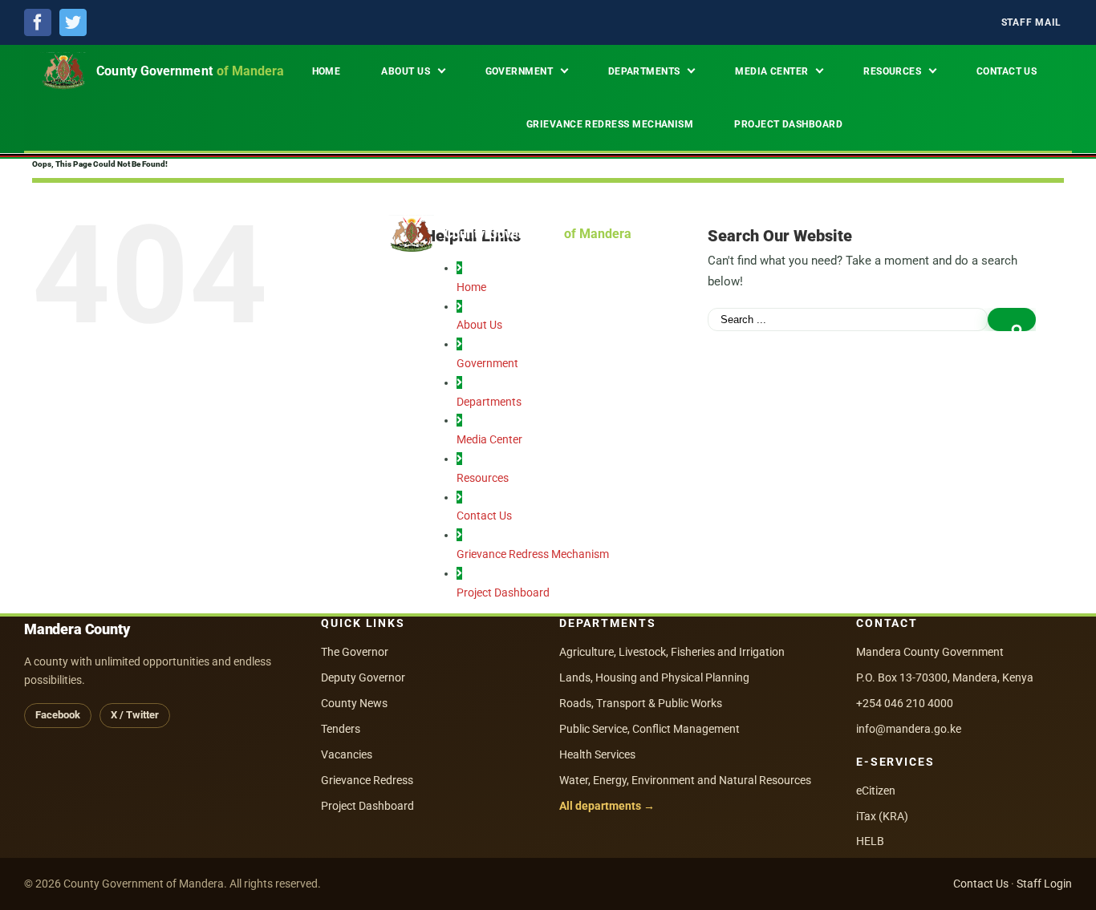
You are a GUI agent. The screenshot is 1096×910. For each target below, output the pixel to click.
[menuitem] (1031, 23)
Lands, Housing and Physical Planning (654, 677)
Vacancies (346, 754)
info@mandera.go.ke (908, 728)
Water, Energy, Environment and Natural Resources (685, 780)
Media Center (489, 439)
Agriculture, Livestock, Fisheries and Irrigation (672, 651)
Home (471, 287)
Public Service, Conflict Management (649, 728)
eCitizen (875, 790)
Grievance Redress (367, 780)
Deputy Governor (363, 677)
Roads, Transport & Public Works (640, 703)
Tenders (340, 728)
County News (354, 703)
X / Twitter (135, 715)
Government (487, 363)
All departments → (607, 805)
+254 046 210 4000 (904, 703)
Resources (483, 477)
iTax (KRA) (882, 816)
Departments (489, 401)
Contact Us (484, 515)
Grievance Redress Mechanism (533, 554)
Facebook (57, 715)
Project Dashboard (503, 592)
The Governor (354, 651)
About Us (479, 324)
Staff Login (1044, 883)
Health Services (597, 754)
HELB (870, 841)
